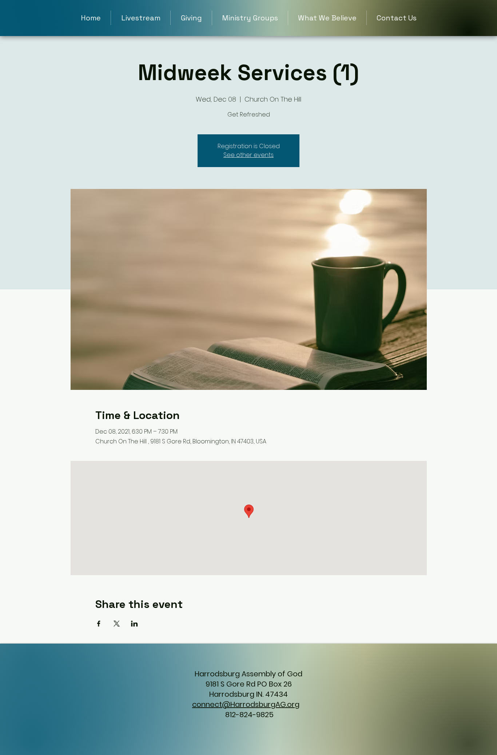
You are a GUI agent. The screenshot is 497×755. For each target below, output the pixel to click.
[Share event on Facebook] (98, 623)
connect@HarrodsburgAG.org (245, 704)
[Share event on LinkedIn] (134, 623)
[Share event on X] (116, 623)
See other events (248, 155)
